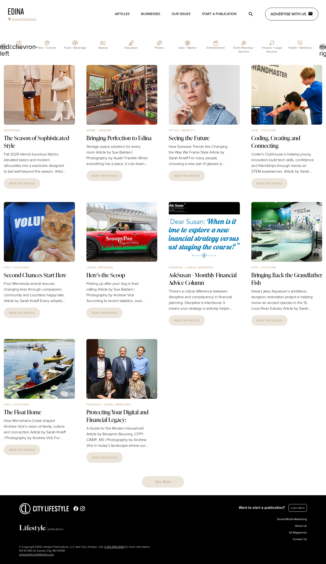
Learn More (298, 508)
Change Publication (24, 19)
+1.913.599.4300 (114, 546)
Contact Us (300, 539)
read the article (22, 183)
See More (163, 481)
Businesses (150, 14)
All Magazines (298, 532)
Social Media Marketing (292, 519)
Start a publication (219, 14)
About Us (301, 525)
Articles (122, 14)
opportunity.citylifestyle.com (36, 554)
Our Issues (181, 14)
